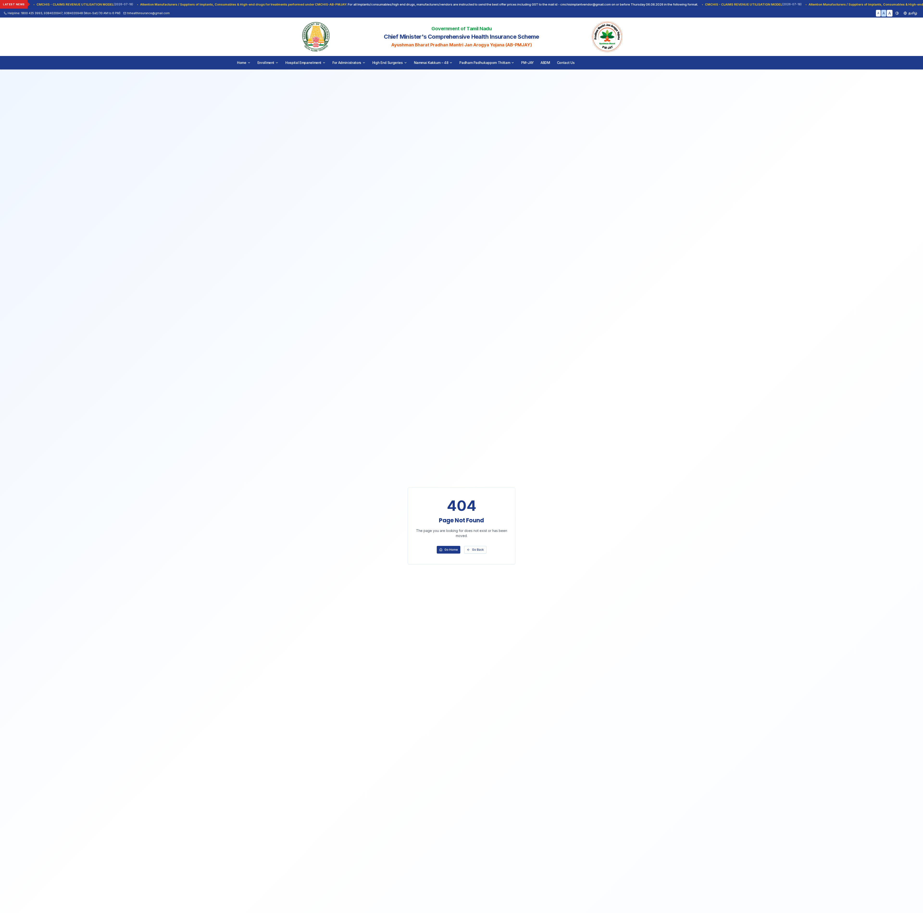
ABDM (545, 63)
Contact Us (566, 63)
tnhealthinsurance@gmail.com (148, 13)
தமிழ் (912, 13)
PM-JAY (527, 63)
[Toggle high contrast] (897, 13)
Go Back (478, 549)
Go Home (451, 549)
